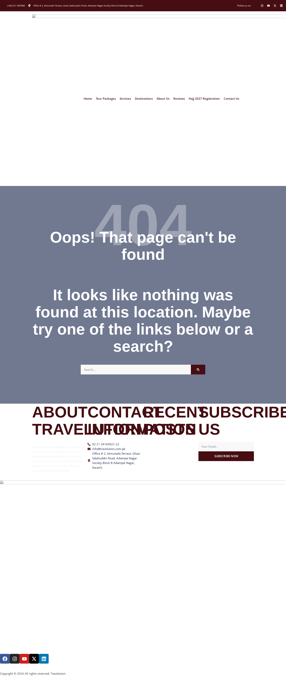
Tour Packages (106, 98)
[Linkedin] (281, 5)
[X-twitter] (275, 5)
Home (88, 98)
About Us (163, 98)
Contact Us (231, 98)
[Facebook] (5, 659)
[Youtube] (268, 5)
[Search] (198, 369)
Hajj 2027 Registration (204, 98)
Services (125, 98)
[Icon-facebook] (255, 5)
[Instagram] (262, 5)
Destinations (144, 98)
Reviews (179, 98)
